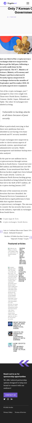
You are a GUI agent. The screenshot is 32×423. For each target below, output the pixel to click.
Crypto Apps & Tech (10, 219)
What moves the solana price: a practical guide (19, 325)
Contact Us (10, 395)
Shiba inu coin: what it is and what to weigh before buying (22, 256)
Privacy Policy (8, 412)
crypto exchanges (10, 222)
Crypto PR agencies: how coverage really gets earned (19, 336)
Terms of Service (20, 412)
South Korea (22, 222)
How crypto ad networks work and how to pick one (19, 347)
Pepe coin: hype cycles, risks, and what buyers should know (22, 274)
